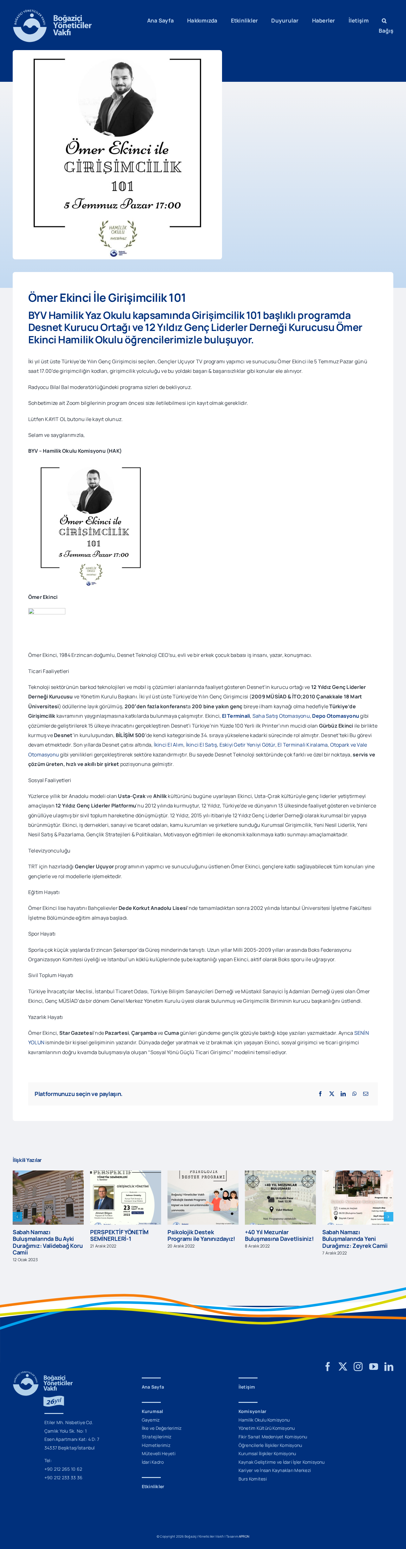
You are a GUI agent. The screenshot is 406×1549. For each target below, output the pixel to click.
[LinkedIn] (343, 1094)
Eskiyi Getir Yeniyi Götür (247, 744)
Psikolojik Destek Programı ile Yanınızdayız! (124, 1235)
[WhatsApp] (354, 1094)
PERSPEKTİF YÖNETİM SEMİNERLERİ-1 (42, 1235)
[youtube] (373, 1360)
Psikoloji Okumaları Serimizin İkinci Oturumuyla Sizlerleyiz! (353, 1231)
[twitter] (342, 1360)
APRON (244, 1529)
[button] (384, 21)
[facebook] (327, 1360)
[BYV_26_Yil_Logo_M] (43, 1367)
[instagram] (358, 1360)
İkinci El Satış (201, 744)
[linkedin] (388, 1360)
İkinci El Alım (168, 744)
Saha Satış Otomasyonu (281, 715)
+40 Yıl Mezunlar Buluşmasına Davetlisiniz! (201, 1235)
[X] (331, 1094)
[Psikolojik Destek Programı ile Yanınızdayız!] (125, 1173)
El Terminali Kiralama (303, 744)
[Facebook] (320, 1094)
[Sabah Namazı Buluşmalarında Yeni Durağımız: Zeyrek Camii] (280, 1173)
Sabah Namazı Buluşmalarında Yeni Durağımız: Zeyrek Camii (277, 1238)
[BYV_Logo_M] (52, 12)
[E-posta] (365, 1094)
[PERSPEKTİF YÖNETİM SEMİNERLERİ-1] (48, 1173)
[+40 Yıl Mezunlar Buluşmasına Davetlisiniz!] (203, 1173)
